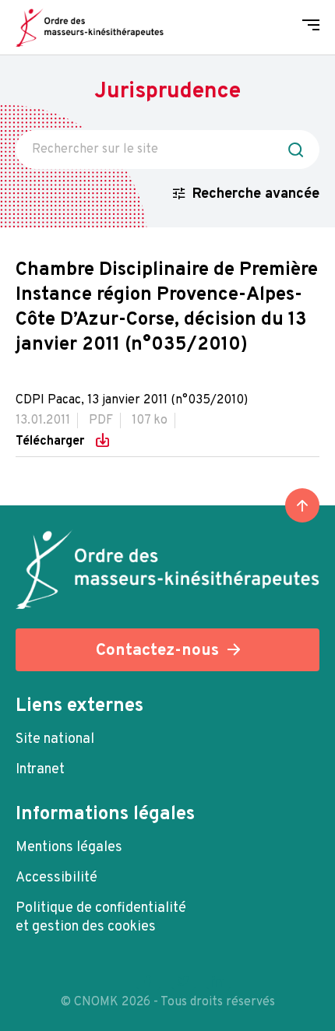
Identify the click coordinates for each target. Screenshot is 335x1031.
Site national (55, 739)
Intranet (40, 770)
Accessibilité (56, 878)
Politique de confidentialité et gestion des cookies (101, 917)
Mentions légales (69, 848)
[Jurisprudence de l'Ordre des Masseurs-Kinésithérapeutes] (90, 27)
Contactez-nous (157, 650)
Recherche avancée (255, 194)
